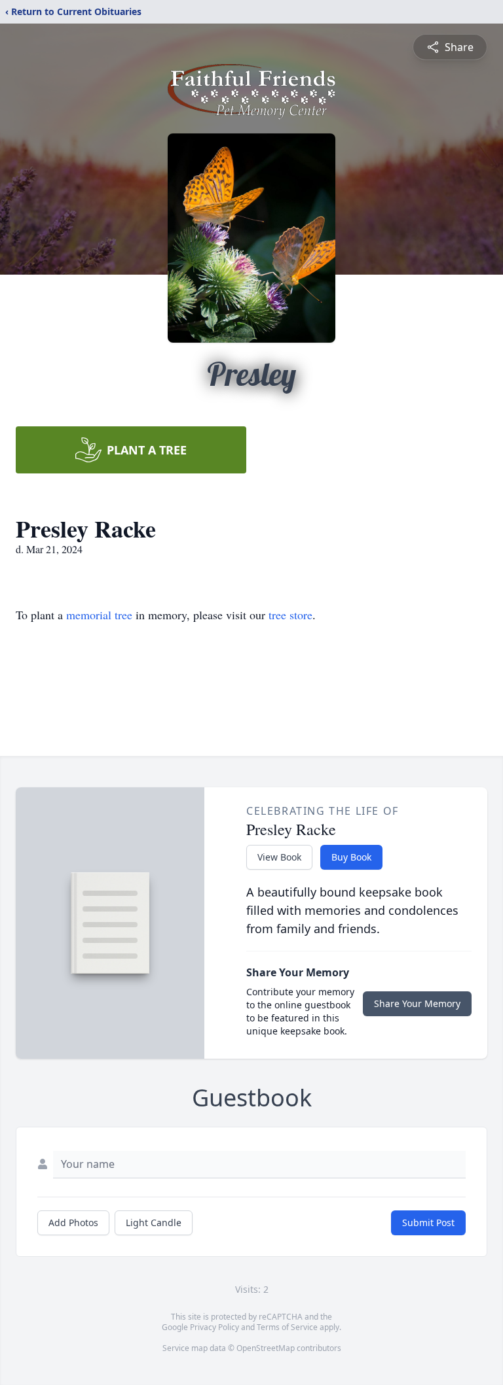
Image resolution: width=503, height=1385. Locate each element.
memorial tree (99, 615)
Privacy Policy (214, 1327)
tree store (290, 615)
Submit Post (428, 1222)
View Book (279, 857)
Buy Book (351, 857)
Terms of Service (287, 1327)
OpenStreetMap (265, 1348)
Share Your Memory (417, 1003)
